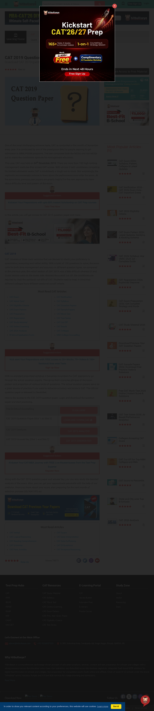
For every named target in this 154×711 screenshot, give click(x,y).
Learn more (102, 706)
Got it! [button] (116, 706)
